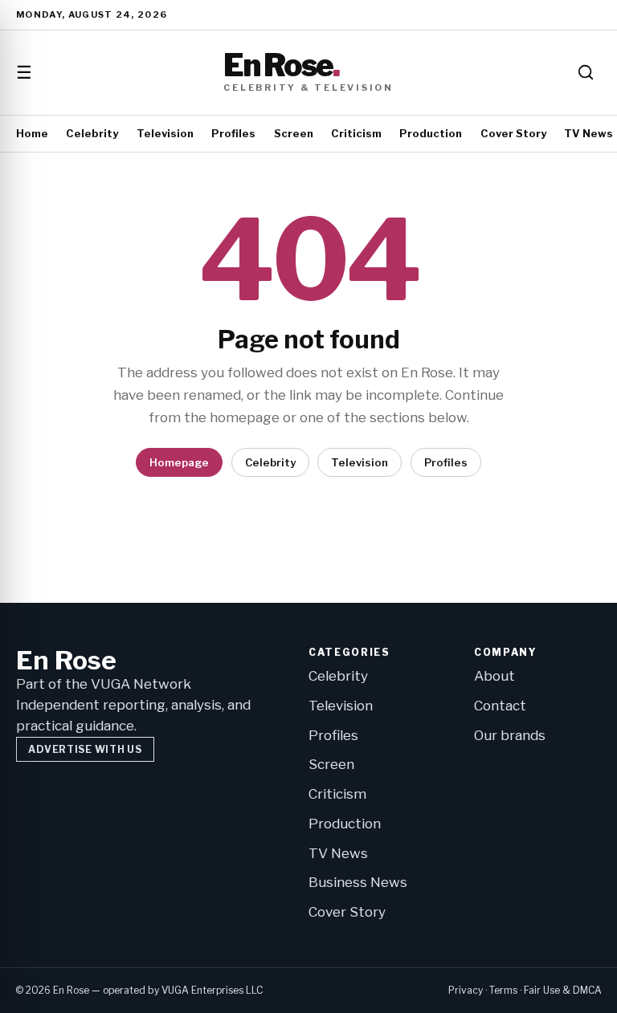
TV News (588, 133)
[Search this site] (585, 72)
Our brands (509, 735)
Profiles (233, 133)
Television (165, 133)
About (494, 676)
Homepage (179, 462)
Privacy (465, 990)
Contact (500, 706)
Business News (357, 882)
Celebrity (92, 133)
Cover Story (513, 133)
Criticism (356, 133)
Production (430, 133)
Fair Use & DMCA (563, 990)
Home (32, 133)
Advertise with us (84, 749)
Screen (293, 133)
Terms (503, 990)
